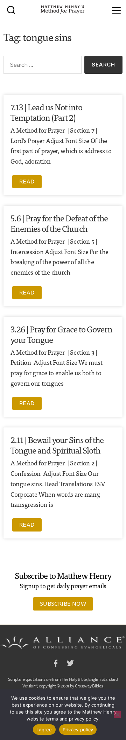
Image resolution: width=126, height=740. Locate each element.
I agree (44, 729)
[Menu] (116, 9)
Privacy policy (78, 729)
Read (27, 181)
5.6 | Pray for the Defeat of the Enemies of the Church (59, 223)
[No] (117, 714)
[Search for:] (41, 66)
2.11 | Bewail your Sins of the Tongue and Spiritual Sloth (57, 445)
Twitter (70, 664)
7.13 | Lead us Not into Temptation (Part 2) (46, 112)
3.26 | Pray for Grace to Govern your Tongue (61, 334)
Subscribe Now (63, 603)
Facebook (55, 664)
